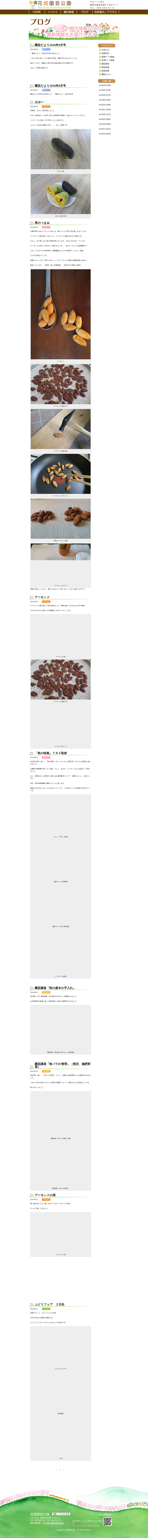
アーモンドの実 (45, 1195)
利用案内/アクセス (105, 12)
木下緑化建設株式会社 (53, 1523)
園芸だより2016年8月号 (50, 85)
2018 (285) (105, 124)
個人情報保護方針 (105, 1514)
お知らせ (105, 50)
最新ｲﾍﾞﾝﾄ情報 (108, 57)
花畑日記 (105, 53)
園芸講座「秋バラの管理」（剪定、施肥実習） (63, 1065)
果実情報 (105, 71)
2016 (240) (105, 134)
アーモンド (42, 597)
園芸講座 (105, 64)
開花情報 (105, 67)
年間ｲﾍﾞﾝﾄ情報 (108, 60)
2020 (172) (105, 114)
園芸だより (106, 74)
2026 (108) (105, 85)
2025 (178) (105, 90)
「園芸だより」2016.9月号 (40, 53)
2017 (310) (105, 129)
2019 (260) (105, 119)
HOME (37, 12)
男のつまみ (42, 222)
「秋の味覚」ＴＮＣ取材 (51, 753)
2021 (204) (105, 109)
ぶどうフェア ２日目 (50, 1304)
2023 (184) (105, 100)
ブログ (84, 12)
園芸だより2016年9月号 (50, 45)
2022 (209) (105, 105)
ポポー (39, 102)
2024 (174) (105, 95)
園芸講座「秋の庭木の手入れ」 (55, 988)
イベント (53, 12)
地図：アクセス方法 (61, 1514)
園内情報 (68, 12)
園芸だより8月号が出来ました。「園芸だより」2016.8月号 (51, 94)
